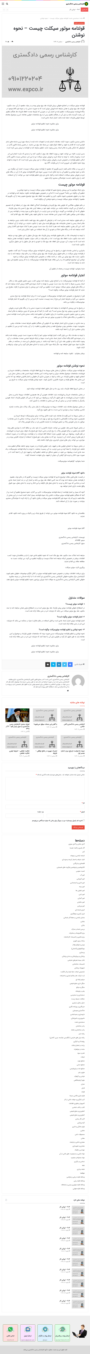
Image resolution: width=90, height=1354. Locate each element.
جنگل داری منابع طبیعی (77, 983)
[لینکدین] (59, 664)
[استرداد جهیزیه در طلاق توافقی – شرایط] (45, 742)
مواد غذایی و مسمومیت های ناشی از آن (72, 1154)
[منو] (3, 4)
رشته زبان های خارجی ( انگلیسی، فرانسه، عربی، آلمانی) (67, 1037)
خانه (81, 18)
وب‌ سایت (40, 812)
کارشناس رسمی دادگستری (72, 42)
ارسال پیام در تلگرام (45, 1336)
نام (83, 803)
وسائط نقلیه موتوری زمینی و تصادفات (73, 1185)
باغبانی (83, 921)
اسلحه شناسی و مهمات (77, 855)
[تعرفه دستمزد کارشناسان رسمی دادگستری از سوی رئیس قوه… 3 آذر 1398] (17, 715)
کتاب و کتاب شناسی (78, 1107)
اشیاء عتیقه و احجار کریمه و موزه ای (73, 859)
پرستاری (82, 952)
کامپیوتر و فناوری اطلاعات (77, 1103)
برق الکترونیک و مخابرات (77, 933)
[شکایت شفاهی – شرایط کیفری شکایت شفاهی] (17, 742)
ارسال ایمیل (27, 1336)
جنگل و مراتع (80, 987)
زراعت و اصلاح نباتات (78, 1045)
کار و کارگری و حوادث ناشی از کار (74, 1099)
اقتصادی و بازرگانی (79, 863)
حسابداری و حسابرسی (78, 995)
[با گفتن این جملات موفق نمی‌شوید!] (45, 715)
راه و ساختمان (80, 1026)
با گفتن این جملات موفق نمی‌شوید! (45, 724)
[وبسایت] (67, 690)
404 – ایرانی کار (74, 9)
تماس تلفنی (10, 1336)
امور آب (82, 875)
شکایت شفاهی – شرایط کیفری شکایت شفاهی (19, 752)
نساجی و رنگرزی (79, 1161)
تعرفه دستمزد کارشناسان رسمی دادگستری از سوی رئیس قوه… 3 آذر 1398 (17, 726)
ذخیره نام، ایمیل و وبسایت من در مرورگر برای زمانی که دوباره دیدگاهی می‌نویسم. (57, 820)
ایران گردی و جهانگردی (78, 914)
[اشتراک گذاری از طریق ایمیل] (47, 664)
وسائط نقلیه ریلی (79, 1181)
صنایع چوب (81, 1061)
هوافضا (82, 1173)
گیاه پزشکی (81, 1123)
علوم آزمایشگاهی (79, 1080)
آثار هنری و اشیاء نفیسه (77, 848)
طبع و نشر (81, 1072)
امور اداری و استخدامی (77, 883)
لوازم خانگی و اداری (78, 1126)
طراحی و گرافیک (79, 1076)
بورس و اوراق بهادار (79, 944)
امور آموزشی (81, 879)
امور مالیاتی (81, 902)
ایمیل (82, 812)
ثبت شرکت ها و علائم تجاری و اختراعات (72, 975)
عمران (83, 1084)
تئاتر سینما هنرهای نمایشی (76, 960)
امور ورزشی (81, 906)
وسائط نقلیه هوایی (79, 1188)
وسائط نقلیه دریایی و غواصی (76, 1177)
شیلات (83, 1057)
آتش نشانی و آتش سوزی (77, 844)
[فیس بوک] (70, 664)
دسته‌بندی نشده (74, 18)
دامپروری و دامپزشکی (78, 1018)
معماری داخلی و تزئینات (77, 1142)
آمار (83, 852)
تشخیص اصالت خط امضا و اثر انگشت (72, 972)
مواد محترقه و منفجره (78, 1157)
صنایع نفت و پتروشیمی (77, 1068)
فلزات (83, 1092)
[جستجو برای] (7, 4)
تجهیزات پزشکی (79, 968)
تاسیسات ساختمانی (78, 964)
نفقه (83, 1165)
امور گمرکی (81, 898)
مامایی (82, 1130)
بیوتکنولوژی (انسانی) (78, 948)
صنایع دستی (81, 1065)
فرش (83, 1088)
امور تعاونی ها (80, 890)
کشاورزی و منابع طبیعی (77, 1111)
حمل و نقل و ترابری (78, 1003)
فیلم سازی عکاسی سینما (77, 1095)
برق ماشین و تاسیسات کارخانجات (74, 937)
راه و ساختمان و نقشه (78, 1030)
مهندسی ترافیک (80, 1150)
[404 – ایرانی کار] (78, 1210)
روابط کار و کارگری (79, 1041)
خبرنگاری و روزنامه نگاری (77, 1006)
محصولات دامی (80, 1134)
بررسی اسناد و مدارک (78, 929)
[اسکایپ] (53, 664)
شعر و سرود (81, 1053)
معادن (83, 1138)
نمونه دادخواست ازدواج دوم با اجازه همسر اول (73, 752)
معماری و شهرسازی (79, 1146)
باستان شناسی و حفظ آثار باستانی (74, 917)
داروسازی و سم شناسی (77, 1014)
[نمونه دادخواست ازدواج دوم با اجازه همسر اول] (73, 742)
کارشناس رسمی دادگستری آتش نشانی (74, 725)
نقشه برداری (81, 1169)
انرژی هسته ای (80, 910)
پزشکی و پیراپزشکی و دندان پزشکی (73, 956)
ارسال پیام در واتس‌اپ (62, 1336)
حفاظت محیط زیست (78, 999)
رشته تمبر (82, 1034)
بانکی (83, 925)
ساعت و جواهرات (79, 1049)
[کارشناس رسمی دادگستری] (77, 4)
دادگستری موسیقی (79, 1010)
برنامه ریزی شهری (79, 941)
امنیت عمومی (80, 871)
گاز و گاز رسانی (80, 1119)
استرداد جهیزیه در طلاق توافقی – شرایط (46, 752)
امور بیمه (82, 886)
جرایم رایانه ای (80, 979)
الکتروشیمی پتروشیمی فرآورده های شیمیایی (71, 867)
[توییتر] (64, 664)
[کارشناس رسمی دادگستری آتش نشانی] (73, 715)
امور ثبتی (82, 894)
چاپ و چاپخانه (80, 991)
